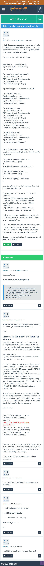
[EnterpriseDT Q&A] (18, 8)
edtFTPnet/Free (33, 1)
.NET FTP (17, 40)
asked (4, 40)
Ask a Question (18, 19)
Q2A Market (13, 563)
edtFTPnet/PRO (11, 4)
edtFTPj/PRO (34, 4)
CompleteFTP (21, 1)
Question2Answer (13, 564)
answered (5, 270)
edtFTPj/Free (23, 4)
